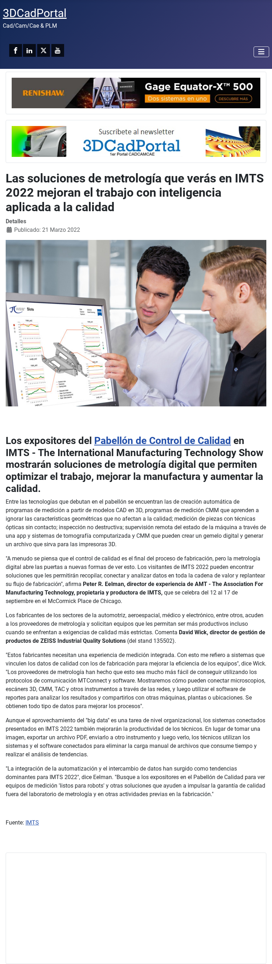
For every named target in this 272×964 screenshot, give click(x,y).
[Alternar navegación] (261, 51)
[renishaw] (136, 92)
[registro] (136, 141)
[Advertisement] (136, 908)
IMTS (32, 822)
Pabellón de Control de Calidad (162, 441)
